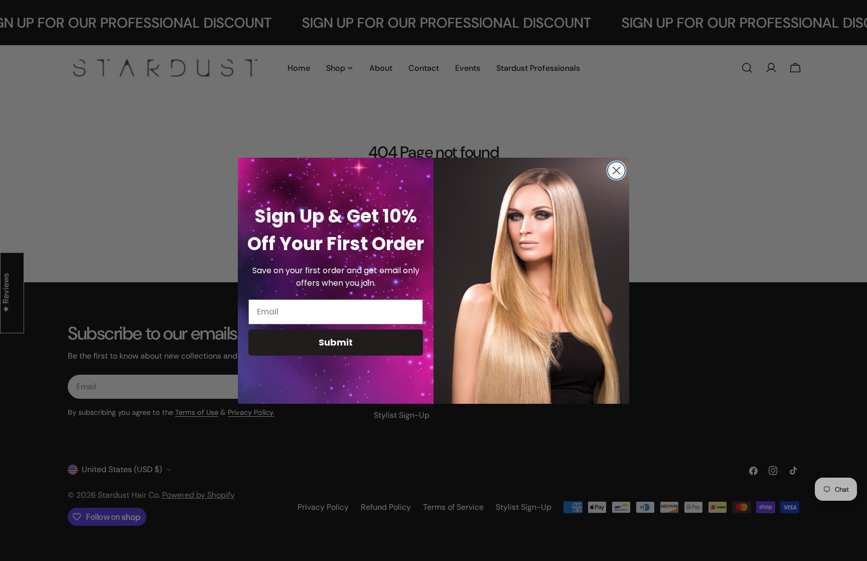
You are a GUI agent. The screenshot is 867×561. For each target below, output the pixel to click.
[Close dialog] (616, 170)
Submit (336, 342)
